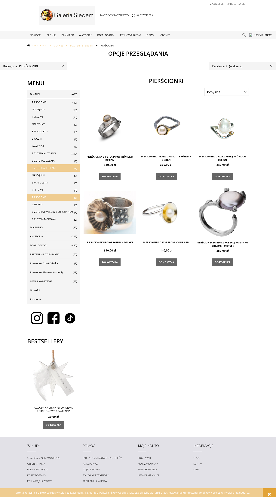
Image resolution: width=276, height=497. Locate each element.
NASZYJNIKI (38, 109)
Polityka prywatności (96, 475)
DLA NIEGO (36, 227)
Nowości (35, 290)
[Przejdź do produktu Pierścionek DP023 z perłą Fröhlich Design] (222, 126)
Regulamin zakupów (95, 481)
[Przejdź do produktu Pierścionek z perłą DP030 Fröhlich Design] (110, 126)
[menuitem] (35, 35)
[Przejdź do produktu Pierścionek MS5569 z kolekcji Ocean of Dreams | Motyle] (222, 212)
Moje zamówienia (148, 463)
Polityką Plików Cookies (113, 492)
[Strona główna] (67, 15)
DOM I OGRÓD (38, 245)
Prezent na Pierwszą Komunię (46, 272)
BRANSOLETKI (40, 131)
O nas (196, 458)
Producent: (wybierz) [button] (227, 66)
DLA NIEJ (35, 94)
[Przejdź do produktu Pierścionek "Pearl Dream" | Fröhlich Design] (166, 126)
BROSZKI (37, 138)
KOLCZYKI (37, 116)
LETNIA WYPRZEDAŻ (41, 281)
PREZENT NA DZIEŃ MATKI (45, 254)
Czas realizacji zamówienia (43, 458)
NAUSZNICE (38, 124)
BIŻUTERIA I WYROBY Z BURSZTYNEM (52, 211)
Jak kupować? (90, 463)
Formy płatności (37, 469)
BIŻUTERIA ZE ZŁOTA (43, 160)
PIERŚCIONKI (39, 102)
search (244, 35)
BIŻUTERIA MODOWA (44, 219)
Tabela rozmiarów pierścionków (102, 458)
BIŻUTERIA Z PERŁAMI (44, 168)
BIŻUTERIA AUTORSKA (44, 153)
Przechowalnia (147, 469)
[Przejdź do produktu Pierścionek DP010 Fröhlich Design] (110, 212)
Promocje (35, 299)
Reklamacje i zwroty (39, 481)
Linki (196, 469)
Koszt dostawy (36, 475)
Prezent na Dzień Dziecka (44, 263)
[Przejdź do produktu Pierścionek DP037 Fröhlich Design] (166, 212)
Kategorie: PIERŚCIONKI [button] (20, 66)
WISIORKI (37, 204)
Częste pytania (36, 463)
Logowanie (145, 458)
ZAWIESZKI (38, 146)
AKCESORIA (36, 236)
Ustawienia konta (148, 475)
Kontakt (198, 463)
